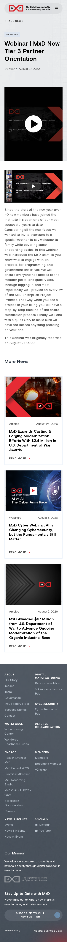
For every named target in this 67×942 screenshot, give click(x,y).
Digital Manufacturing (47, 676)
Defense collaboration (47, 725)
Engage (10, 752)
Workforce (13, 724)
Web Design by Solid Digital (48, 931)
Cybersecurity (46, 704)
